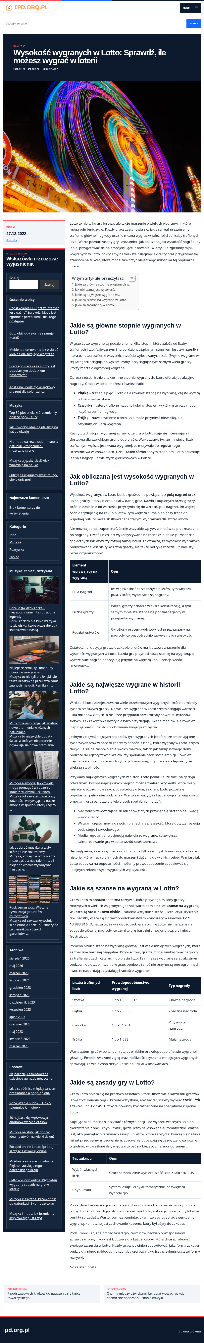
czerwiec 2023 (19, 1024)
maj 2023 (16, 1031)
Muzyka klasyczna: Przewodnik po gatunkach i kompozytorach (33, 1201)
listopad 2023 (19, 995)
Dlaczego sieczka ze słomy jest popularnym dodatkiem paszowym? (32, 370)
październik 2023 (22, 1002)
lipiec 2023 (17, 1017)
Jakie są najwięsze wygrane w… (97, 294)
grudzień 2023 (20, 987)
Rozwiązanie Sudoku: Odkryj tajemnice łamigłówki (30, 1105)
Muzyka (15, 542)
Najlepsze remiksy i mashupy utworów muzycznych (31, 670)
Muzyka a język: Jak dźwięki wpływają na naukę (29, 462)
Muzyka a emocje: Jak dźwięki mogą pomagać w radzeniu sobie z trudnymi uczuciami (31, 787)
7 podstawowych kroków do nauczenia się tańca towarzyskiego (44, 1294)
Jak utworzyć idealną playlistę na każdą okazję (33, 429)
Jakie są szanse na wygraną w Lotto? (101, 300)
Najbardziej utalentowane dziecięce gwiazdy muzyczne (30, 1076)
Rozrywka (19, 46)
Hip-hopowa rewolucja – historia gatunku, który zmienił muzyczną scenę (33, 446)
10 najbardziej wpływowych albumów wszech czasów (30, 1119)
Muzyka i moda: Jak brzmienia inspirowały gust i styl (31, 1215)
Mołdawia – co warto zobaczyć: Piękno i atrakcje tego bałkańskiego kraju (32, 1165)
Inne (12, 535)
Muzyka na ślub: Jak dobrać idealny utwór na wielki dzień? (31, 1134)
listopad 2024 (19, 980)
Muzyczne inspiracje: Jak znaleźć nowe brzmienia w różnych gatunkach (33, 727)
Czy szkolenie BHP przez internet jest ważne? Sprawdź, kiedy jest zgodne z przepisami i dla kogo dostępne (34, 314)
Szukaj (194, 23)
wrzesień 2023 (20, 1009)
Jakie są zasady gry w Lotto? (95, 305)
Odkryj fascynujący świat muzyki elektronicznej (33, 477)
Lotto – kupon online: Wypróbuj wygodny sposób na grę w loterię (33, 1184)
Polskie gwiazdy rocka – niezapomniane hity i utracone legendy (32, 612)
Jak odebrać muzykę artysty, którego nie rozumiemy (30, 849)
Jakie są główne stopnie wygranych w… (103, 284)
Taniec (14, 557)
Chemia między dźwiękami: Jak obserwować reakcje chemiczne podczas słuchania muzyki (145, 1294)
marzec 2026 (18, 973)
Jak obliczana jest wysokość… (95, 289)
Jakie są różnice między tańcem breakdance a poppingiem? (32, 1090)
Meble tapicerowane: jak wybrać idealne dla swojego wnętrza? (33, 351)
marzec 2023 (18, 1046)
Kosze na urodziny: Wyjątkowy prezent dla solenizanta (32, 389)
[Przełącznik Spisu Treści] (130, 278)
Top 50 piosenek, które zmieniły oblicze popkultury (33, 414)
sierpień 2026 (19, 958)
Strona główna (190, 1331)
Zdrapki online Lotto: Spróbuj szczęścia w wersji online (31, 1148)
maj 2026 (16, 965)
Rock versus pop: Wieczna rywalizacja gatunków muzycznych (28, 911)
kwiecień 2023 (19, 1039)
